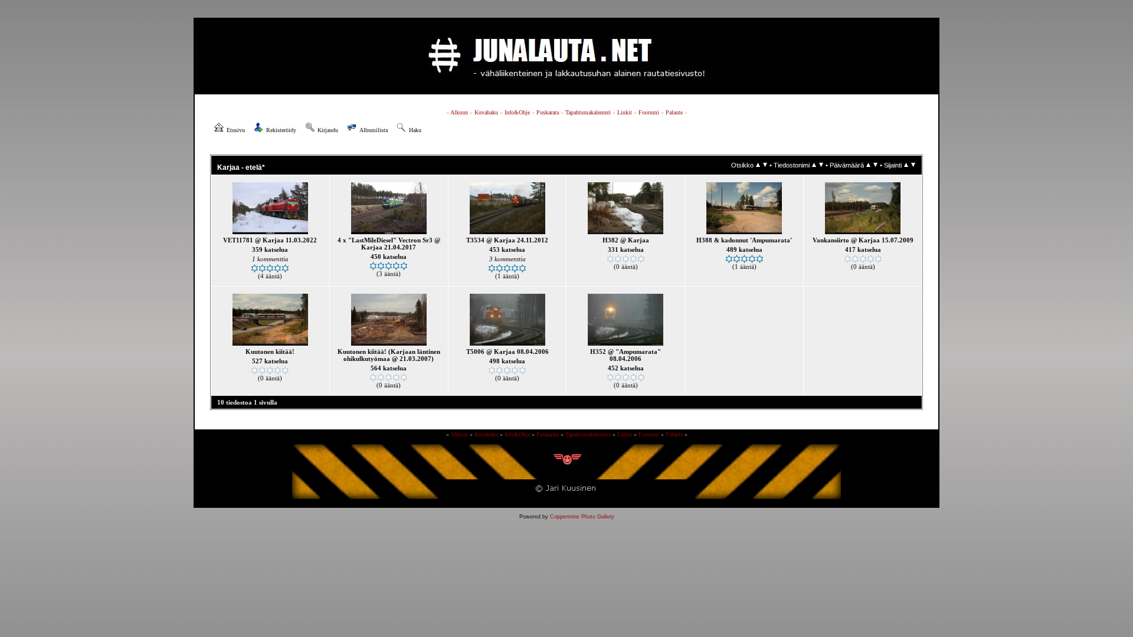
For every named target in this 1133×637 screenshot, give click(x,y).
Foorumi (648, 112)
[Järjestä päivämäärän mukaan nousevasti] (868, 165)
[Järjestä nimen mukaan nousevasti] (814, 165)
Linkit (624, 112)
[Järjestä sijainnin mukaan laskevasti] (913, 165)
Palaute (674, 112)
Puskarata (547, 112)
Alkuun (459, 112)
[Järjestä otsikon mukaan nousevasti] (758, 165)
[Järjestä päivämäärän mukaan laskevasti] (875, 165)
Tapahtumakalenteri (588, 112)
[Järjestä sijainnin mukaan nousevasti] (906, 165)
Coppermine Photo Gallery (582, 517)
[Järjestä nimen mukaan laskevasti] (821, 165)
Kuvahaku (486, 112)
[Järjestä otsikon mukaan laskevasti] (765, 165)
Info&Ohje (517, 112)
